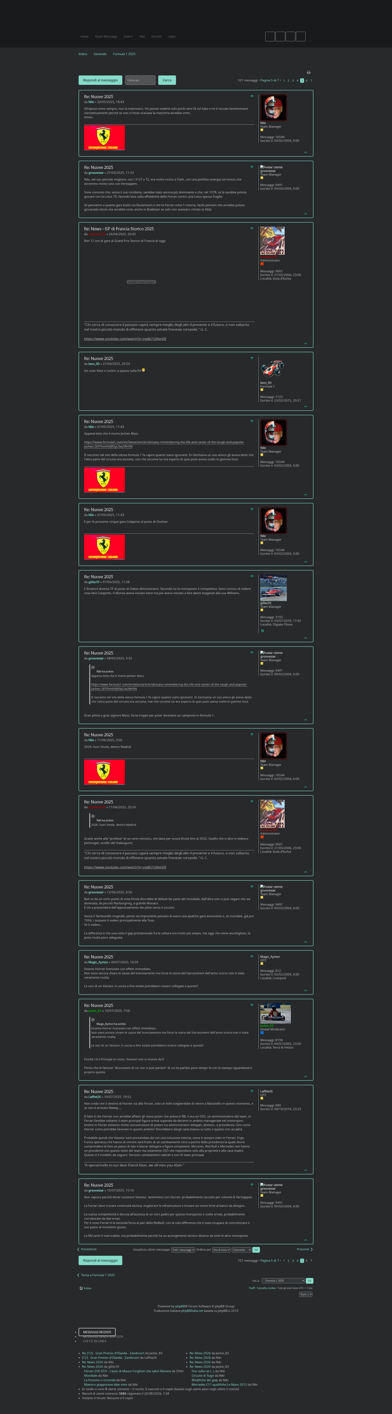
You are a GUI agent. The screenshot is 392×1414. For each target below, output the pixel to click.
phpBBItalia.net (192, 1311)
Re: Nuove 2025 (98, 96)
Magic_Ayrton (98, 962)
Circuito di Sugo (203, 1375)
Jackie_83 (94, 1011)
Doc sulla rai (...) (203, 1371)
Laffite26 (94, 1097)
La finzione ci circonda (99, 1380)
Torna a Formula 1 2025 (98, 1275)
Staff (252, 1288)
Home (84, 36)
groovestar (96, 173)
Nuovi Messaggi (106, 36)
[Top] (306, 152)
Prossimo (303, 1249)
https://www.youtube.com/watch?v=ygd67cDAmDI (125, 339)
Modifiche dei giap (205, 1380)
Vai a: (256, 1281)
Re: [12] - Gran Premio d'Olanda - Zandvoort (113, 1353)
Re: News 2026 (92, 1362)
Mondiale (90, 1375)
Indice (83, 54)
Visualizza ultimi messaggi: (152, 1249)
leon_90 (94, 364)
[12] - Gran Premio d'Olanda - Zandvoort (110, 1357)
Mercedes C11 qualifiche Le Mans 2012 (219, 1384)
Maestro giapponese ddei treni (105, 1384)
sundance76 (97, 234)
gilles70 (93, 582)
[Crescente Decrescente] (246, 1249)
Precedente (89, 1249)
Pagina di (270, 80)
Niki (91, 102)
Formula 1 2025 (124, 54)
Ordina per (204, 1249)
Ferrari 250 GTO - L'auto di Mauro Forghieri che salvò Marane (127, 1371)
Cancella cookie (266, 1288)
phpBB (180, 1306)
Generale (100, 54)
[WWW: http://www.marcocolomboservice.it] (263, 631)
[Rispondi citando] (252, 96)
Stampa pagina (309, 71)
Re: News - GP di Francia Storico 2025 (119, 228)
